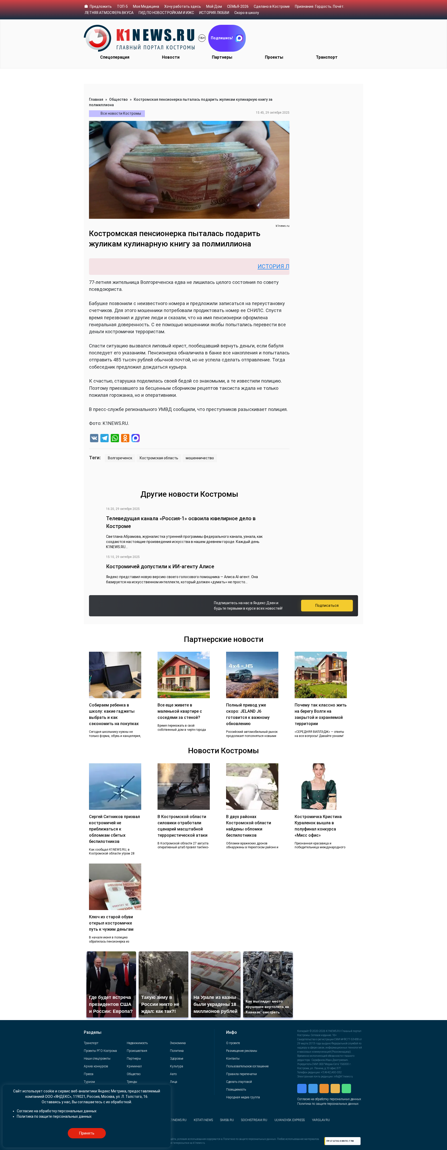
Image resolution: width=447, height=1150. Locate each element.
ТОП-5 (122, 6)
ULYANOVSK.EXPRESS (289, 1120)
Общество (118, 99)
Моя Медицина (146, 6)
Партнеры (222, 57)
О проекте (233, 1043)
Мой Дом (214, 6)
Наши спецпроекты (97, 1058)
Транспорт (327, 57)
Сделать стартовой (239, 1082)
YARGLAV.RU (321, 1120)
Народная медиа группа (243, 1097)
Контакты (233, 1058)
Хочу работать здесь (182, 6)
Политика (177, 1051)
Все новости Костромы (121, 113)
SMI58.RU (227, 1120)
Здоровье (176, 1058)
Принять (86, 1133)
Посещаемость (236, 1089)
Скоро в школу (246, 13)
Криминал (134, 1066)
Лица (173, 1082)
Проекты (274, 57)
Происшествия (137, 1051)
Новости (171, 57)
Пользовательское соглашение (247, 1066)
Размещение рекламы (241, 1051)
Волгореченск (120, 458)
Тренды (132, 1082)
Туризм (89, 1082)
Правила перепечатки (241, 1074)
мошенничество (200, 458)
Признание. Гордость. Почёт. (319, 6)
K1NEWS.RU (178, 1120)
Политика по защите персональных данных (328, 1104)
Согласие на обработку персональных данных (329, 1099)
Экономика (178, 1043)
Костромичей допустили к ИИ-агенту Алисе (160, 566)
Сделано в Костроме (272, 6)
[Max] (135, 439)
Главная (96, 99)
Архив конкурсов (96, 1066)
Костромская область (159, 458)
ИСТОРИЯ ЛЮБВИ (214, 13)
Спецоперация (114, 57)
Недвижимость (137, 1043)
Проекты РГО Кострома (100, 1051)
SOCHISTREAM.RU (254, 1120)
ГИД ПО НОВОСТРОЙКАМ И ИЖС (166, 13)
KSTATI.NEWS (203, 1120)
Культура (176, 1066)
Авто (173, 1074)
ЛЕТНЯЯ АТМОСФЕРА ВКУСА (109, 13)
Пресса (88, 1074)
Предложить (101, 6)
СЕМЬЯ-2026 (238, 6)
